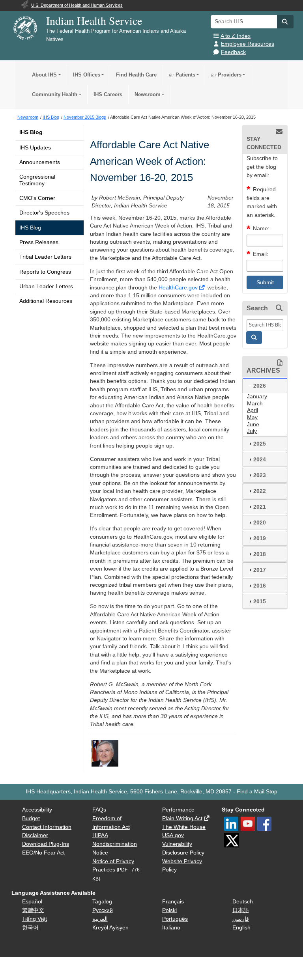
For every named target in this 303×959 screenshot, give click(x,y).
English (241, 928)
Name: (261, 228)
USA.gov (173, 835)
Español (32, 902)
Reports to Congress (45, 272)
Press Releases (38, 242)
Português (175, 919)
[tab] (265, 385)
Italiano (171, 928)
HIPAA (100, 835)
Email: (260, 254)
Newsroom (148, 94)
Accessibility (37, 810)
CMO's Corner (37, 198)
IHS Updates (35, 148)
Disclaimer (35, 835)
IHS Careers (108, 94)
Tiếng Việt (34, 919)
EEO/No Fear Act (43, 853)
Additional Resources (45, 301)
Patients (182, 75)
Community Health (54, 94)
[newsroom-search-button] (254, 337)
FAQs (99, 810)
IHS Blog (31, 132)
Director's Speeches (44, 213)
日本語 (240, 910)
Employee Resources (247, 44)
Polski (169, 910)
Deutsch (242, 902)
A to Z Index (236, 36)
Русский (102, 910)
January (257, 396)
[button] (285, 21)
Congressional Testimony (37, 180)
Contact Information (46, 827)
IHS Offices (86, 75)
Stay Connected (243, 810)
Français (173, 902)
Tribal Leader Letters (45, 257)
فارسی (240, 919)
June (253, 424)
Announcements (39, 162)
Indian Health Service (94, 20)
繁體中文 (33, 910)
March (255, 404)
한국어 (30, 928)
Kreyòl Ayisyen (110, 928)
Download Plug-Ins (45, 844)
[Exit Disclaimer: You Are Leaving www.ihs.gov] (202, 288)
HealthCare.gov (178, 288)
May (252, 417)
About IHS (44, 75)
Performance (178, 810)
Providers (226, 75)
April (252, 410)
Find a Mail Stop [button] (257, 792)
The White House (184, 827)
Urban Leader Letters (46, 286)
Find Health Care (136, 75)
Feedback (233, 52)
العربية (100, 919)
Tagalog (102, 902)
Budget (31, 818)
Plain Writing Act (182, 818)
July (252, 431)
